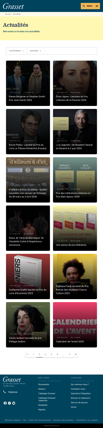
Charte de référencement (40, 420)
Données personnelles (63, 420)
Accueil (8, 14)
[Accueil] (13, 6)
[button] (16, 50)
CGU (25, 420)
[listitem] (5, 403)
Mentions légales (13, 420)
